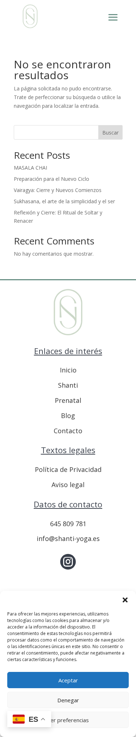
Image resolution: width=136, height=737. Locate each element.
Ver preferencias (68, 720)
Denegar (68, 700)
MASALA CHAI (30, 167)
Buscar (110, 132)
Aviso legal (68, 484)
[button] (125, 600)
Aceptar (68, 680)
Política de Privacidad (68, 469)
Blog (68, 415)
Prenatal (68, 400)
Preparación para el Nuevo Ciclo (51, 178)
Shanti (68, 385)
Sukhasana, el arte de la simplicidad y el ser (64, 201)
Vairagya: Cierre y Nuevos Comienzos (58, 190)
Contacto (68, 430)
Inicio (68, 370)
